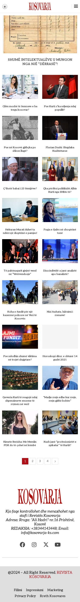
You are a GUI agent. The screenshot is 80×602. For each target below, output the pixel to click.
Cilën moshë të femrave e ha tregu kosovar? (20, 108)
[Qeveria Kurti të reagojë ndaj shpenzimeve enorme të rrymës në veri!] (20, 378)
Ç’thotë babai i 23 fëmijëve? (20, 188)
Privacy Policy (25, 596)
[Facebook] (22, 544)
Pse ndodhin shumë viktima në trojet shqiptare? (20, 358)
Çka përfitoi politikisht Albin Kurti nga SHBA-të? (60, 190)
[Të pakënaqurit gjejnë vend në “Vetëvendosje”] (20, 251)
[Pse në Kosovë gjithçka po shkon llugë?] (20, 128)
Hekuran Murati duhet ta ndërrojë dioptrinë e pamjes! (20, 231)
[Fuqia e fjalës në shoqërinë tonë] (60, 210)
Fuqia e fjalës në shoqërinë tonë (60, 231)
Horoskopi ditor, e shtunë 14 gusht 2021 (60, 358)
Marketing (55, 590)
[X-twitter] (46, 544)
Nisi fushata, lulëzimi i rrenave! (60, 313)
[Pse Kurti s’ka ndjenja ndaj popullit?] (60, 87)
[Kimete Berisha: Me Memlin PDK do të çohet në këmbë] (20, 422)
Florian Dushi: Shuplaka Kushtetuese (60, 149)
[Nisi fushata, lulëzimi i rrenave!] (60, 292)
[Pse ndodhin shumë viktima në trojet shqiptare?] (20, 337)
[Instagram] (34, 544)
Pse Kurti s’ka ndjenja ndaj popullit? (60, 108)
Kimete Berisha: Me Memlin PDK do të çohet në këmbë (19, 443)
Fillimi (18, 590)
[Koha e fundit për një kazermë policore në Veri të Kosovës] (20, 292)
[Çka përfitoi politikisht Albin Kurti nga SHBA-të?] (60, 169)
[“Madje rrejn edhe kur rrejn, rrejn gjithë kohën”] (60, 378)
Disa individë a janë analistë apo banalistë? (60, 272)
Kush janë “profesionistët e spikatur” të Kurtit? (60, 443)
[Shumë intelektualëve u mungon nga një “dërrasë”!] (40, 34)
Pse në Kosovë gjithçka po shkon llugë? (20, 149)
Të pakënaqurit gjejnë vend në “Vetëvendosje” (20, 272)
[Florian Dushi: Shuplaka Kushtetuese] (60, 128)
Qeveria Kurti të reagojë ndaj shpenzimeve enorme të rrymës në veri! (20, 401)
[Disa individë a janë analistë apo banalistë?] (60, 251)
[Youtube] (57, 544)
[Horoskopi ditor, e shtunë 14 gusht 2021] (60, 337)
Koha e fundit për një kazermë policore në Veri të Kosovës (20, 315)
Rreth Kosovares (52, 596)
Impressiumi (34, 590)
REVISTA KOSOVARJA (50, 575)
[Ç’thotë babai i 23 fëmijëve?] (20, 169)
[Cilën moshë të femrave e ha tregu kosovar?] (20, 87)
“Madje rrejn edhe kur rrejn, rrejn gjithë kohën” (60, 399)
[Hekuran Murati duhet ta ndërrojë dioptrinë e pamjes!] (20, 210)
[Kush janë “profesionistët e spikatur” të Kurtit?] (60, 422)
